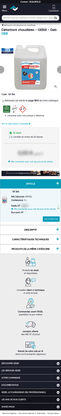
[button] (30, 2)
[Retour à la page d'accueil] (14, 8)
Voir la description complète (15, 123)
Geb (4, 33)
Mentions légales (9, 413)
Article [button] (30, 183)
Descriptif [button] (30, 229)
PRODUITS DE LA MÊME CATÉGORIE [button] (31, 249)
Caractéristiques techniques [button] (30, 239)
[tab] (30, 363)
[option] (30, 67)
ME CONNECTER (51, 219)
